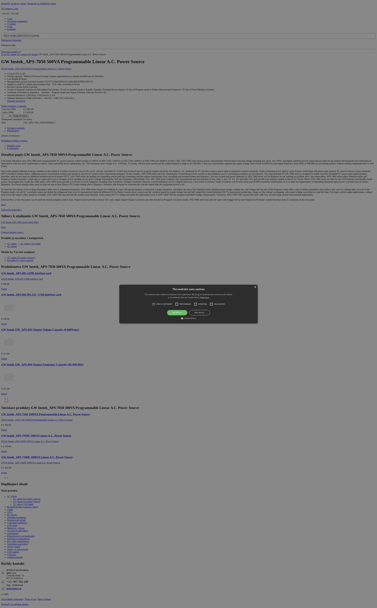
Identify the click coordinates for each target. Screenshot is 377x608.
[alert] (188, 304)
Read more (204, 297)
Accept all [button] (177, 313)
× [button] (255, 287)
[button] (188, 304)
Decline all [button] (199, 313)
